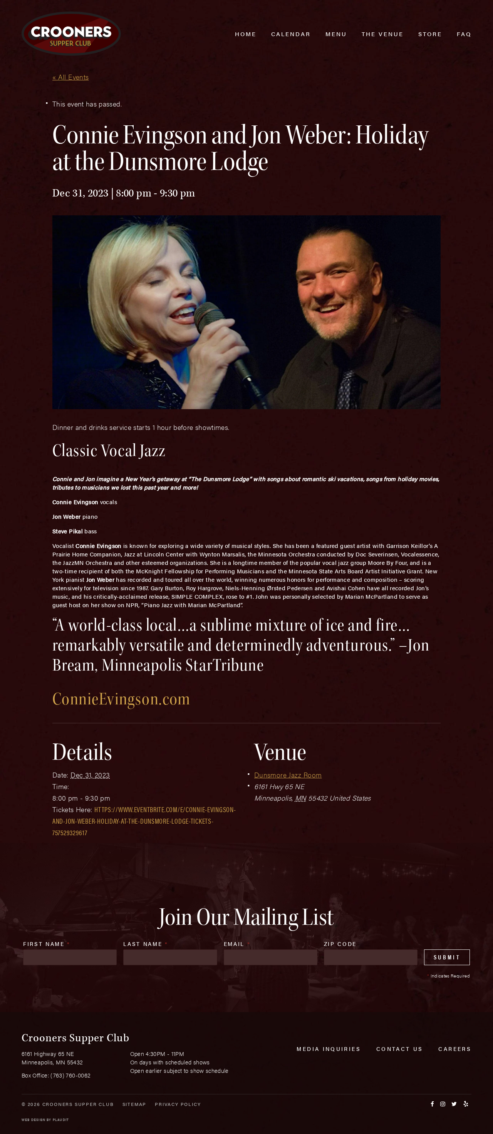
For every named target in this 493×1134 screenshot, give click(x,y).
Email (237, 943)
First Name (46, 943)
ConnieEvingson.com (121, 698)
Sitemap (134, 1104)
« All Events (70, 77)
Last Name (145, 943)
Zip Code (340, 943)
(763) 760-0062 (70, 1075)
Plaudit (61, 1119)
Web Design (33, 1119)
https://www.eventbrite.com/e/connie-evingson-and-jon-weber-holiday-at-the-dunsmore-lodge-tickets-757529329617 (144, 820)
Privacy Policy (178, 1104)
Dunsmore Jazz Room (288, 774)
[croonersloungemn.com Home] (71, 34)
